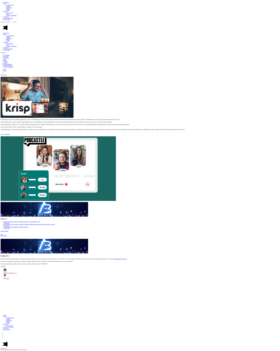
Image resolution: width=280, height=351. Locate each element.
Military (8, 9)
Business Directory (8, 64)
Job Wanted (6, 57)
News (5, 3)
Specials (5, 63)
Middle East (9, 7)
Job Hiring (6, 56)
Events (5, 60)
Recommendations (8, 65)
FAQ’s (7, 14)
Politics (8, 10)
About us (6, 11)
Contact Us (6, 16)
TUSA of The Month (8, 67)
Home (5, 69)
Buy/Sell (6, 61)
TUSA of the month (8, 18)
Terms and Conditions (11, 15)
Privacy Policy (9, 13)
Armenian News (10, 5)
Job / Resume (7, 55)
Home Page (6, 2)
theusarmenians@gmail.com (120, 259)
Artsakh (8, 6)
